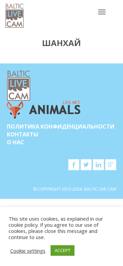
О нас (15, 142)
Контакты (22, 134)
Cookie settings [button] (27, 251)
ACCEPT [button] (62, 250)
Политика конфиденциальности (60, 126)
